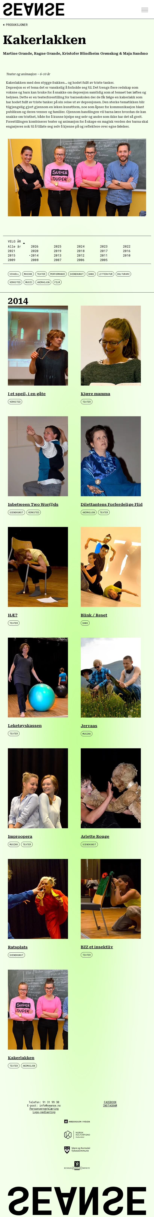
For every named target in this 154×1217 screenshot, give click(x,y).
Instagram (110, 1105)
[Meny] (143, 9)
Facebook (110, 1102)
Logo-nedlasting (44, 1112)
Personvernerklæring (44, 1108)
